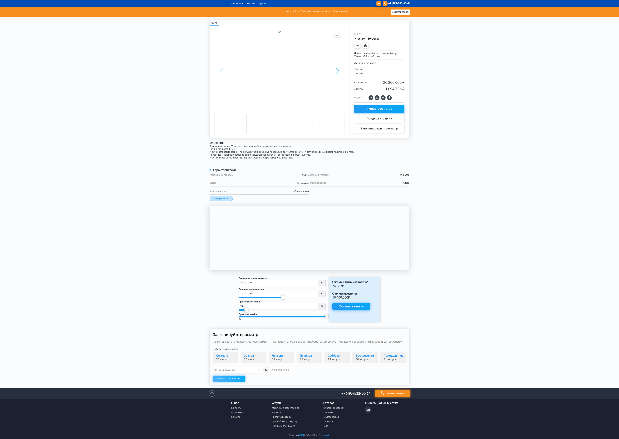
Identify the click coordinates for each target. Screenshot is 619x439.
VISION (301, 435)
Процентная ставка (249, 301)
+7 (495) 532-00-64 (355, 393)
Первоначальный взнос (251, 289)
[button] (337, 71)
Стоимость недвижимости (253, 278)
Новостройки (292, 11)
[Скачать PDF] (366, 45)
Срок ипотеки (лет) (249, 314)
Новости (250, 3)
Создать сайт (324, 435)
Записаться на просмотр (229, 378)
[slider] (283, 297)
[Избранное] (378, 3)
